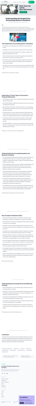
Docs (20, 2)
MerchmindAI (3, 386)
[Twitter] (2, 373)
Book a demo (30, 2)
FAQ (17, 2)
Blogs (14, 402)
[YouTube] (5, 373)
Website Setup (3, 380)
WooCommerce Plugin (5, 382)
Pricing (14, 2)
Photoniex (3, 385)
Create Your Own (23, 12)
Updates (23, 2)
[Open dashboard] (27, 2)
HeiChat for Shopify (4, 378)
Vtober (2, 383)
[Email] (7, 373)
